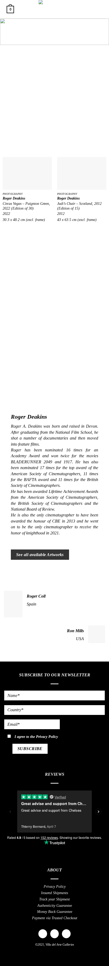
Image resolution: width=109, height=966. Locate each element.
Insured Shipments (54, 893)
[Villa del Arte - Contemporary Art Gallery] (54, 9)
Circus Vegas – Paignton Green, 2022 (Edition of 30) (26, 206)
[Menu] (99, 9)
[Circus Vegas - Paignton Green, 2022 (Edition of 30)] (27, 173)
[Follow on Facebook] (42, 933)
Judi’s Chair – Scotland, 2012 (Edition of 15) (79, 206)
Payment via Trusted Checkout (54, 918)
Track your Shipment (54, 899)
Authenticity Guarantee (54, 906)
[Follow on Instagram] (54, 933)
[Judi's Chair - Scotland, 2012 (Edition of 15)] (81, 173)
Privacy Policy (47, 736)
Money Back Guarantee (54, 912)
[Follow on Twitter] (66, 933)
